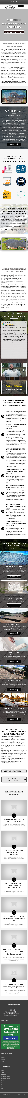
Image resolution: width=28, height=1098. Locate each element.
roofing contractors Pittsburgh (16, 571)
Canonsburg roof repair (7, 137)
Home (2, 1070)
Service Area (4, 1080)
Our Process (3, 1074)
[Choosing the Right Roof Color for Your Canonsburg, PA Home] (14, 980)
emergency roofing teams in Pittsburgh (9, 140)
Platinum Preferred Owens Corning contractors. (12, 298)
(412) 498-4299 (4, 1020)
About (2, 1072)
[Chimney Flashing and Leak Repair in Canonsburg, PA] (14, 815)
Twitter (2, 1061)
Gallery (2, 1084)
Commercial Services (5, 1078)
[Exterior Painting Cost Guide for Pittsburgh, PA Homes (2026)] (14, 846)
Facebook (3, 1057)
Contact (3, 1086)
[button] (14, 32)
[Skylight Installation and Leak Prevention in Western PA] (14, 912)
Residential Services (5, 1076)
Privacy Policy (4, 1088)
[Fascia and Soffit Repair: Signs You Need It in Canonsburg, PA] (14, 879)
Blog (2, 1082)
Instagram (3, 1059)
